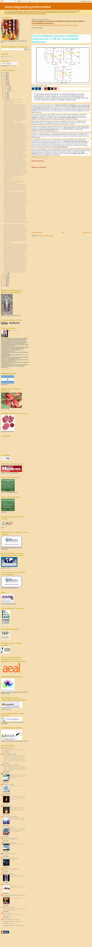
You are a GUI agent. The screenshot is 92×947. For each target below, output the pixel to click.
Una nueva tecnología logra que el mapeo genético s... (15, 257)
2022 (4, 78)
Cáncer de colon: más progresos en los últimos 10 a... (15, 165)
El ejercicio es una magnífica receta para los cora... (15, 262)
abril (5, 97)
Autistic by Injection (8, 873)
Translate (13, 65)
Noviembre (5, 855)
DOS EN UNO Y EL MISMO (9, 839)
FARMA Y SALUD (7, 913)
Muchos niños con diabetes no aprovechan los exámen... (16, 258)
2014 (4, 278)
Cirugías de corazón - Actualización (11, 177)
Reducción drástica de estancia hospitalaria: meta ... (15, 129)
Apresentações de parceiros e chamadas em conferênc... (16, 244)
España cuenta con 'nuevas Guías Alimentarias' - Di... (15, 221)
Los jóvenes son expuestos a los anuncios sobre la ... (15, 150)
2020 (4, 81)
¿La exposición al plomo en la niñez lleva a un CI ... (15, 148)
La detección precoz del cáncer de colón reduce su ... (15, 136)
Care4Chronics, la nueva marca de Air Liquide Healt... (15, 145)
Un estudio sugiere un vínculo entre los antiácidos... (15, 109)
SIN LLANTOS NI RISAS (15, 898)
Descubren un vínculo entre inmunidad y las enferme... (15, 266)
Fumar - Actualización (8, 121)
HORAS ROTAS (7, 795)
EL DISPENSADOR (8, 748)
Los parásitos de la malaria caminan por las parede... (15, 205)
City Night (12, 859)
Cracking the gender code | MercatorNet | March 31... (15, 104)
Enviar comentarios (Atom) (46, 235)
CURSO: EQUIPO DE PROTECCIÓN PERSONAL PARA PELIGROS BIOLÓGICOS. (18, 776)
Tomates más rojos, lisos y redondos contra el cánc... (15, 229)
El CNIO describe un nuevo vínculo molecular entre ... (15, 192)
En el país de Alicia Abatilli (9, 853)
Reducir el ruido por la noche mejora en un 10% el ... (15, 137)
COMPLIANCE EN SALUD (16, 785)
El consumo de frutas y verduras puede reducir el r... (15, 233)
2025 (4, 73)
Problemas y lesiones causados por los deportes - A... (15, 253)
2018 (4, 83)
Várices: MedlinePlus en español (11, 183)
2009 (4, 286)
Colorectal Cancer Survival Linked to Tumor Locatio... (15, 248)
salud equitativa (14, 330)
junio (5, 94)
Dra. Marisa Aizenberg (8, 827)
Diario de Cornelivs (8, 806)
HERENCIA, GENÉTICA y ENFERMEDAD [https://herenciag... (13, 100)
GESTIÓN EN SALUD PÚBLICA (11, 765)
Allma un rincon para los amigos (11, 919)
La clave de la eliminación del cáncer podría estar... (15, 185)
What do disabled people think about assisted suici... (15, 239)
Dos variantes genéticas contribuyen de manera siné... (15, 184)
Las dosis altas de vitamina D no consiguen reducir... (15, 157)
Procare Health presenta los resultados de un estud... (15, 146)
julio (5, 93)
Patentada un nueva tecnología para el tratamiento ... (15, 140)
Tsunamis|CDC (7, 179)
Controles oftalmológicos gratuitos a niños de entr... (15, 203)
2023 (4, 76)
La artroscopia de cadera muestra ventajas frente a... (15, 128)
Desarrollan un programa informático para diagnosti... (15, 235)
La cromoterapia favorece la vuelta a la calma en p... (15, 215)
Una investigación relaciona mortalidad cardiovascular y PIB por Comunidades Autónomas (55, 25)
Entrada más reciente (37, 232)
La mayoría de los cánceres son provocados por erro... (16, 260)
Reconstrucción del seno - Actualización (12, 120)
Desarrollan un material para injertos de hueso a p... (15, 232)
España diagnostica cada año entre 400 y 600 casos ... (16, 170)
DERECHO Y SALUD (8, 784)
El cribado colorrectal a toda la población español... (15, 265)
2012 (4, 281)
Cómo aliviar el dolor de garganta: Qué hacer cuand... (15, 181)
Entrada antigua (87, 232)
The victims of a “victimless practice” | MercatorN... (15, 240)
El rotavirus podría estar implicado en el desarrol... (14, 207)
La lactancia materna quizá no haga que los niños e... (15, 112)
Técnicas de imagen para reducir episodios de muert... (15, 166)
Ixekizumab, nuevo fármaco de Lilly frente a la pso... (15, 237)
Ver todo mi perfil (5, 369)
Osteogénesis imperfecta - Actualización (12, 123)
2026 (4, 72)
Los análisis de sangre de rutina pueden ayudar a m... (15, 163)
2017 (4, 85)
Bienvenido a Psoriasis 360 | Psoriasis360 (14, 925)
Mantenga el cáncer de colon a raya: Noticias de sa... (15, 117)
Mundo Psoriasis (7, 884)
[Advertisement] (45, 219)
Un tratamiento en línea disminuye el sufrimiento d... (15, 270)
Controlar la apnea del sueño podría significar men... (15, 108)
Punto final (5, 870)
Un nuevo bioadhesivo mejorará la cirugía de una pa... (15, 226)
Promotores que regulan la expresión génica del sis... (15, 217)
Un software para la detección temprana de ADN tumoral (16, 201)
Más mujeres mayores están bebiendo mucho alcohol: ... (16, 155)
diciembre (6, 86)
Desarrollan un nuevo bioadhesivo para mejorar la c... (15, 167)
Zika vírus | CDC (7, 241)
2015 (4, 277)
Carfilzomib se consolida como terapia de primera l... (15, 141)
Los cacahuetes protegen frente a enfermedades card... (16, 125)
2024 (4, 75)
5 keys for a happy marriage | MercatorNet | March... (15, 105)
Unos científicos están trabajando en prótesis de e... (15, 264)
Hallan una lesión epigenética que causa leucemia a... (15, 133)
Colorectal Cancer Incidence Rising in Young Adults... (15, 251)
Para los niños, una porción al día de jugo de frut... (14, 254)
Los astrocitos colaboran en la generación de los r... (15, 268)
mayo (5, 95)
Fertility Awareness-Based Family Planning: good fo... (15, 107)
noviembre (6, 88)
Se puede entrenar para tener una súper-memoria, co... (16, 231)
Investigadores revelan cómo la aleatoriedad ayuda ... (15, 209)
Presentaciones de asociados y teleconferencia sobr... (15, 245)
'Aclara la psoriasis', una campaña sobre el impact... (15, 218)
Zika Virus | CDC (7, 243)
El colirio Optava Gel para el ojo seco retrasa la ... (14, 144)
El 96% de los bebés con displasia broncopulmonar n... (15, 131)
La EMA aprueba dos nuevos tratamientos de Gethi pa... (16, 196)
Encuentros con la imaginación (11, 869)
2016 (4, 276)
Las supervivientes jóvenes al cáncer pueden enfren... (15, 256)
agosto (5, 92)
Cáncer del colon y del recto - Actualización (13, 252)
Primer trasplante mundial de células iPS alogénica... (15, 213)
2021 (4, 79)
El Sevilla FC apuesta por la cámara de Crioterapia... (15, 193)
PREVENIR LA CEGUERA (9, 842)
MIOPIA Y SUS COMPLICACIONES (18, 844)
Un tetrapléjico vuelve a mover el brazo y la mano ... (15, 214)
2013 (4, 280)
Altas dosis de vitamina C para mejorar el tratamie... (15, 134)
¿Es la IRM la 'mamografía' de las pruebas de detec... (15, 119)
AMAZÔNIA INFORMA (8, 907)
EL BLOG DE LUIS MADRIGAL (10, 838)
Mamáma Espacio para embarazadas (12, 921)
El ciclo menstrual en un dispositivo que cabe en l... (15, 227)
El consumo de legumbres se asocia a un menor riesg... (16, 138)
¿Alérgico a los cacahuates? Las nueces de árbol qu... (15, 113)
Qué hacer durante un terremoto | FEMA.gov (13, 180)
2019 (4, 82)
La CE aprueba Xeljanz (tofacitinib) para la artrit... (14, 142)
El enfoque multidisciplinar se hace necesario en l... (15, 132)
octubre (5, 89)
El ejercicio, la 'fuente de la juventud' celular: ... (14, 153)
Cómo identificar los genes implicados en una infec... (15, 228)
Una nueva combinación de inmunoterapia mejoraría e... (16, 210)
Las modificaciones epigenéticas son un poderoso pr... (15, 188)
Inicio (62, 232)
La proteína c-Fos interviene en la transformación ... (15, 211)
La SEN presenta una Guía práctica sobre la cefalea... (15, 269)
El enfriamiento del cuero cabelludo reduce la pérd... (15, 159)
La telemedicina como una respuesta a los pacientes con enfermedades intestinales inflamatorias (18, 830)
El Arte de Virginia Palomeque (10, 858)
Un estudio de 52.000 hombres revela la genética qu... (15, 162)
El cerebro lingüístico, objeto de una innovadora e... (15, 124)
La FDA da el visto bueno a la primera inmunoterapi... (15, 198)
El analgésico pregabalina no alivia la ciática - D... (14, 127)
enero (5, 274)
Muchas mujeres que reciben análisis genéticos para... (15, 151)
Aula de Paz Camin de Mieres (10, 816)
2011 (4, 283)
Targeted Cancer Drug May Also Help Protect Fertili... (15, 249)
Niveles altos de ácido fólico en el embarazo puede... (15, 161)
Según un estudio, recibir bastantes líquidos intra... (15, 111)
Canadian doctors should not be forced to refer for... (15, 172)
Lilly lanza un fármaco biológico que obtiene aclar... (15, 202)
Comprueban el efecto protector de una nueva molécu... (16, 197)
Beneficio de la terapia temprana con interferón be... (15, 200)
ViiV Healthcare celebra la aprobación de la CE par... (15, 169)
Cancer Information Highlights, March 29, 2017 (14, 158)
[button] (33, 88)
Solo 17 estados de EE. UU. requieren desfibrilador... (15, 115)
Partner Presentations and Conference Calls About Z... (15, 247)
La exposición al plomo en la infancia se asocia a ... (15, 219)
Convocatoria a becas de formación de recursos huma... (16, 171)
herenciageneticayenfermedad (28, 7)
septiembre (6, 90)
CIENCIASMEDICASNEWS (10, 754)
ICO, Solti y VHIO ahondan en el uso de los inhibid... (15, 187)
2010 (4, 284)
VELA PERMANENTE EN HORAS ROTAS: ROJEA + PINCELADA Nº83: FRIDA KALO (18, 798)
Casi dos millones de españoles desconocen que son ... (16, 236)
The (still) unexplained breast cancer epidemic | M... (15, 174)
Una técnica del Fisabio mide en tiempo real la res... (15, 194)
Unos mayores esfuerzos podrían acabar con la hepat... (16, 149)
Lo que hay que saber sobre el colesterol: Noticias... (15, 116)
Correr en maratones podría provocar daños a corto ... (15, 154)
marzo (5, 98)
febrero (5, 273)
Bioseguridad (6, 773)
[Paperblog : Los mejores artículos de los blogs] (5, 459)
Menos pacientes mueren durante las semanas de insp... (16, 261)
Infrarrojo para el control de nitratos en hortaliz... (14, 224)
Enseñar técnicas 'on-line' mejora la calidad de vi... (14, 206)
